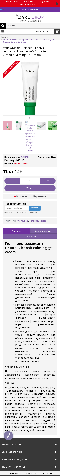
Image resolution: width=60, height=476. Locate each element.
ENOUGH (25, 157)
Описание (16, 231)
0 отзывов (22, 221)
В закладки (21, 196)
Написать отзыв (38, 221)
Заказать (35, 208)
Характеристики (43, 231)
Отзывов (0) (30, 236)
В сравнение (39, 196)
